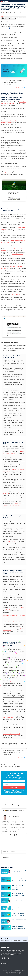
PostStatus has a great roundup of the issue (13, 621)
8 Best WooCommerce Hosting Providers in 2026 (18, 927)
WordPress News (5, 14)
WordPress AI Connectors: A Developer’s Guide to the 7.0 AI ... (18, 908)
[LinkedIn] (15, 832)
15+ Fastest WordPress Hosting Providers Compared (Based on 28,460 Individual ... (18, 879)
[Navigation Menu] (24, 1)
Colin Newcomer (9, 12)
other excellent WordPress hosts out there (13, 697)
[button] (24, 960)
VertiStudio (19, 972)
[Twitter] (13, 832)
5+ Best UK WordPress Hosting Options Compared (18, 894)
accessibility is (18, 578)
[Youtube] (8, 958)
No (20, 804)
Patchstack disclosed (15, 294)
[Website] (10, 832)
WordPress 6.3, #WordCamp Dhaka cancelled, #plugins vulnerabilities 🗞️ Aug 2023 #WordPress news (13, 82)
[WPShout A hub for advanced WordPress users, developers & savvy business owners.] (4, 1)
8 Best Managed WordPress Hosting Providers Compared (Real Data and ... (18, 921)
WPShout (17, 970)
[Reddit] (16, 835)
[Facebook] (10, 835)
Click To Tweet (20, 87)
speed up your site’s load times (10, 466)
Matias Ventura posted (13, 541)
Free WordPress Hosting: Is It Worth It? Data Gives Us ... (18, 914)
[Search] (26, 1)
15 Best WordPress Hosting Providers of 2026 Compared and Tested (18, 872)
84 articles (11, 818)
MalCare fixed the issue (17, 254)
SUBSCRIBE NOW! (13, 787)
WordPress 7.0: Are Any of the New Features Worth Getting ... (18, 901)
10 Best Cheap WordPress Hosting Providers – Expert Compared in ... (18, 887)
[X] (7, 835)
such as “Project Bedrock (8, 717)
